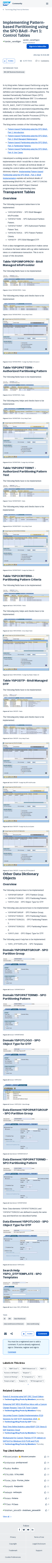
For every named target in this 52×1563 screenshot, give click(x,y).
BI (4, 1319)
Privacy (13, 1537)
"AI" (39, 1377)
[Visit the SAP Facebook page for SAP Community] (19, 1530)
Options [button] (28, 50)
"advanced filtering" (10, 1377)
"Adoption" (26, 1373)
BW (10, 1319)
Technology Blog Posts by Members (17, 9)
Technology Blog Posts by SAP (18, 1422)
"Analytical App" (9, 1381)
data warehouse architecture (13, 1324)
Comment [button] (42, 1334)
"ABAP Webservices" (28, 1368)
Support (39, 1550)
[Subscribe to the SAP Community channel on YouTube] (28, 1530)
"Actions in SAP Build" (11, 1373)
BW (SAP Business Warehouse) (14, 72)
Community (17, 3)
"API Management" (36, 1381)
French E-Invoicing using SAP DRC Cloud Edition (23, 1397)
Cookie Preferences (13, 1557)
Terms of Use (39, 1537)
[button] (5, 61)
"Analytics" (22, 1381)
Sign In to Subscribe (37, 46)
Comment (12, 1352)
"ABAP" (42, 1368)
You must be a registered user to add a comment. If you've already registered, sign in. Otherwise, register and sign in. (24, 1344)
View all (6, 1517)
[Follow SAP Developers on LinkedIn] (32, 1530)
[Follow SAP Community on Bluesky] (24, 1530)
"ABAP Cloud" (13, 1368)
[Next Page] (28, 1384)
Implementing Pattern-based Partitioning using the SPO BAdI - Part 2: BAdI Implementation (23, 175)
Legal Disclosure (39, 1544)
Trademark (13, 1550)
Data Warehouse (19, 1319)
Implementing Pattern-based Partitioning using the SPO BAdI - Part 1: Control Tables (25, 29)
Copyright (13, 1544)
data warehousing (33, 1324)
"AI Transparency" (27, 1377)
